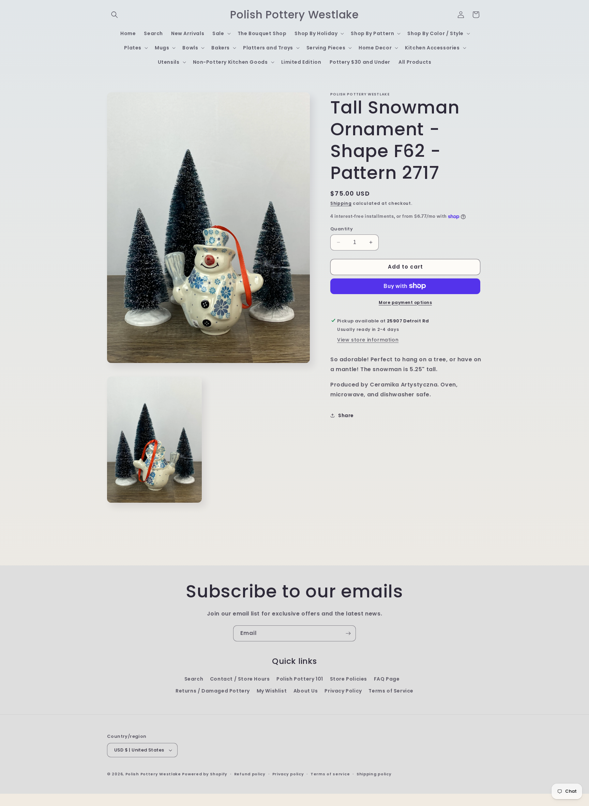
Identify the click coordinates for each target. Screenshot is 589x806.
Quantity (341, 229)
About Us (305, 690)
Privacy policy (288, 774)
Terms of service (330, 774)
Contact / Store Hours (240, 678)
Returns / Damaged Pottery (213, 690)
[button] (114, 14)
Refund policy (250, 774)
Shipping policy (374, 774)
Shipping (341, 203)
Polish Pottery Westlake (153, 774)
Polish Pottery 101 (299, 678)
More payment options (405, 302)
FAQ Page (387, 678)
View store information (367, 339)
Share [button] (346, 415)
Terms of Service (390, 690)
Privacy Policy (343, 690)
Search (193, 678)
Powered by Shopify (204, 774)
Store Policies (348, 678)
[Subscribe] (348, 633)
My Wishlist (272, 690)
